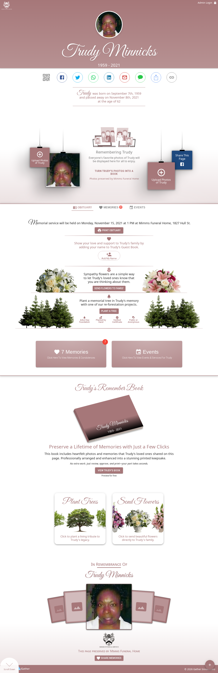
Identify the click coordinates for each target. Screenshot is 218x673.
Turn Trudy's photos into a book (114, 172)
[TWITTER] (78, 77)
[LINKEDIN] (109, 77)
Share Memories (110, 658)
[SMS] (140, 77)
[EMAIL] (125, 77)
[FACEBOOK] (62, 77)
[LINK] (172, 77)
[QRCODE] (46, 77)
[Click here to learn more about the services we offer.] (109, 640)
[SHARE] (156, 77)
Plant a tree (109, 311)
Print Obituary (111, 230)
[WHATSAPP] (93, 77)
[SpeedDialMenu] (210, 665)
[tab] (82, 207)
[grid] (109, 161)
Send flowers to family (108, 288)
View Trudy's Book (109, 470)
